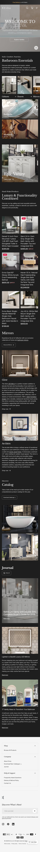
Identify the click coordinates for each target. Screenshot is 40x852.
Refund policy (7, 843)
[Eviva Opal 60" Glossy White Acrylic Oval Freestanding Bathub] (10, 261)
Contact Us (7, 783)
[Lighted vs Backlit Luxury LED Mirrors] (20, 640)
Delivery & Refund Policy (11, 780)
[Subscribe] (35, 811)
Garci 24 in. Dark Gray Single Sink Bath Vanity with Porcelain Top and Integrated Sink (28, 241)
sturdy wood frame (15, 452)
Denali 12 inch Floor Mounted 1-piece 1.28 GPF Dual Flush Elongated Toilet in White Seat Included (10, 241)
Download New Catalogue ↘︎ (13, 764)
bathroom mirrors (22, 340)
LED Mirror (11, 384)
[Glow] (20, 363)
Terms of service (22, 843)
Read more (6, 618)
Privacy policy (14, 843)
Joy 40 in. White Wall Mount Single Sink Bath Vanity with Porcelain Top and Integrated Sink (29, 316)
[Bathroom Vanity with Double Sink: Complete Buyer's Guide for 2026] (20, 600)
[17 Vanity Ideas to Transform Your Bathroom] (20, 693)
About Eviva (7, 761)
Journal (6, 766)
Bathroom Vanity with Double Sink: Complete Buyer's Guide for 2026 (19, 613)
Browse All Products (10, 750)
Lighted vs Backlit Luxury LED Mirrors (16, 657)
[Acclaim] (20, 427)
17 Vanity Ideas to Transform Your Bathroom (18, 709)
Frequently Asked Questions (12, 777)
